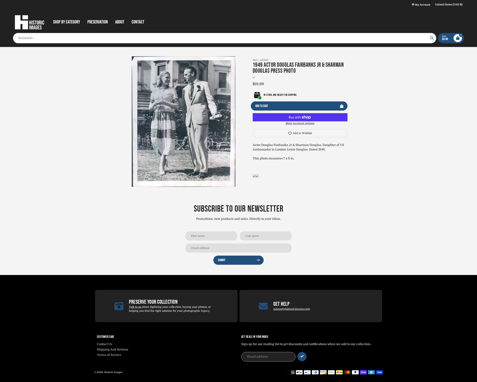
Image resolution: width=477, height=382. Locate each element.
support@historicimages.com (291, 308)
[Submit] (302, 356)
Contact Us (104, 344)
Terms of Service (109, 355)
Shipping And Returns (112, 349)
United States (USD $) (448, 4)
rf (254, 77)
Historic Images (113, 372)
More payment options (300, 123)
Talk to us (135, 306)
